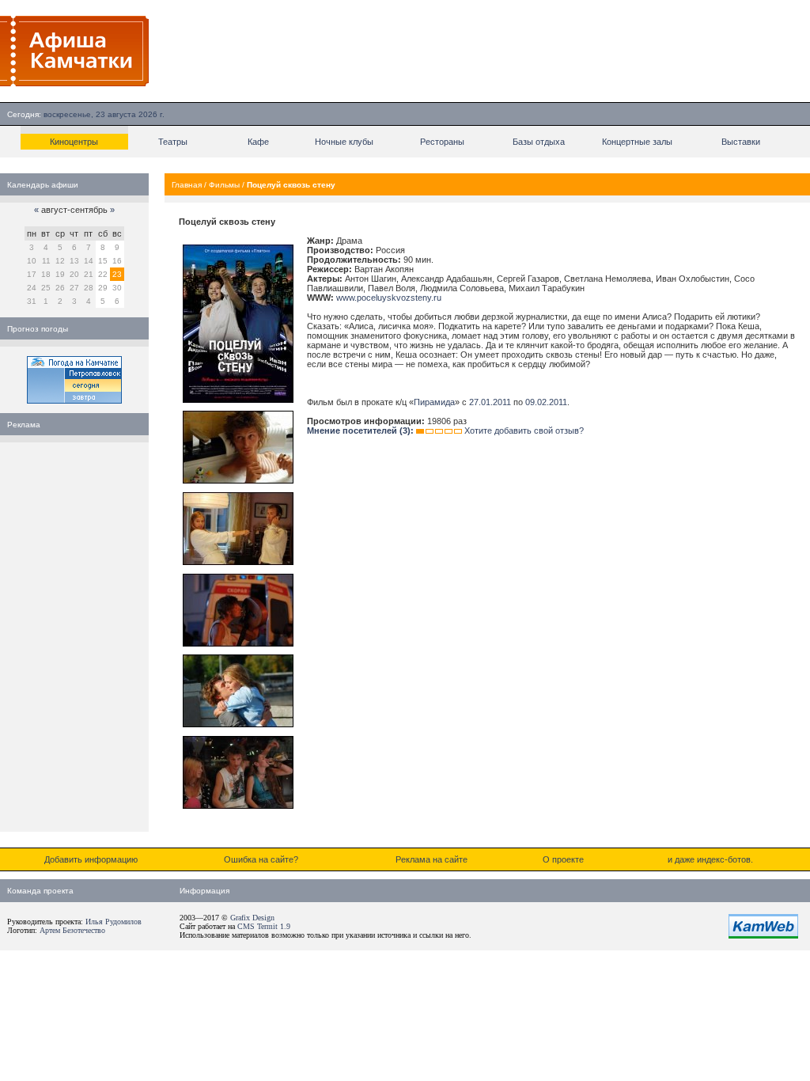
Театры (172, 141)
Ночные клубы (344, 141)
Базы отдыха (539, 141)
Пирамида (434, 402)
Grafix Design (252, 917)
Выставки (740, 141)
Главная (187, 184)
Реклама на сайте (431, 859)
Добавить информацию (91, 859)
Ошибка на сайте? (261, 859)
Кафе (258, 141)
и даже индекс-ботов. (710, 859)
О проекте (563, 859)
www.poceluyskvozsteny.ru (388, 297)
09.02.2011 (546, 402)
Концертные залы (637, 141)
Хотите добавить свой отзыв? (524, 430)
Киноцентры (74, 141)
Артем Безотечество (72, 930)
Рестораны (442, 141)
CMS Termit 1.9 (263, 926)
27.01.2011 (490, 402)
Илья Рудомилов (113, 921)
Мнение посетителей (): (360, 430)
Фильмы (224, 184)
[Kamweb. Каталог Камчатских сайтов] (763, 935)
